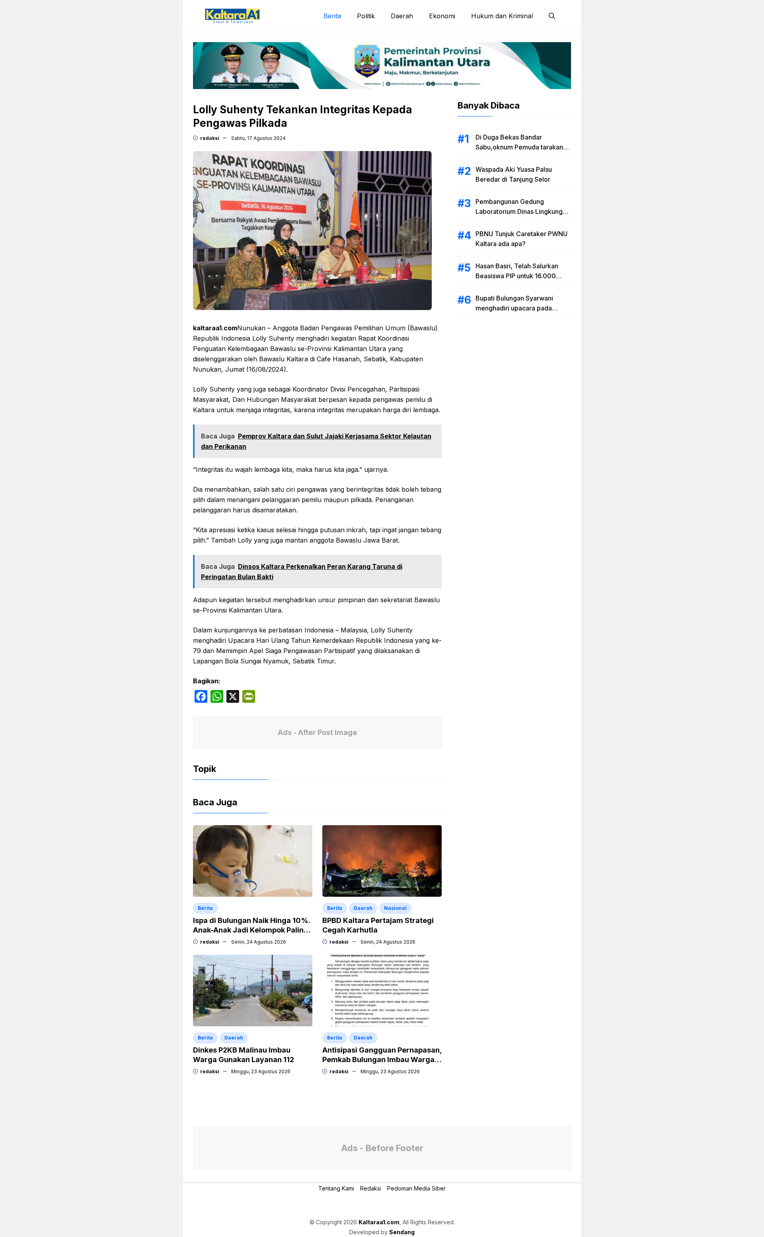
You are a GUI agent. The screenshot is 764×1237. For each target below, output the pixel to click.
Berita (332, 16)
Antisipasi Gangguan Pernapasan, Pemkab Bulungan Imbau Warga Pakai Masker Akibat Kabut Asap (382, 1059)
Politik (366, 16)
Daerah (402, 16)
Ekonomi (442, 16)
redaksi (209, 138)
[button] (552, 16)
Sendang (402, 1232)
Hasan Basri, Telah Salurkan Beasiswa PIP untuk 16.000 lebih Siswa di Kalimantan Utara (522, 276)
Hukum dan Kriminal (502, 16)
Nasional (395, 908)
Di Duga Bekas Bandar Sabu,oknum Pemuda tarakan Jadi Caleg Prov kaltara (519, 147)
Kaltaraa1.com (379, 1222)
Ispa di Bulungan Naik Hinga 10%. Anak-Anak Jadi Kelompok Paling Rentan (251, 930)
